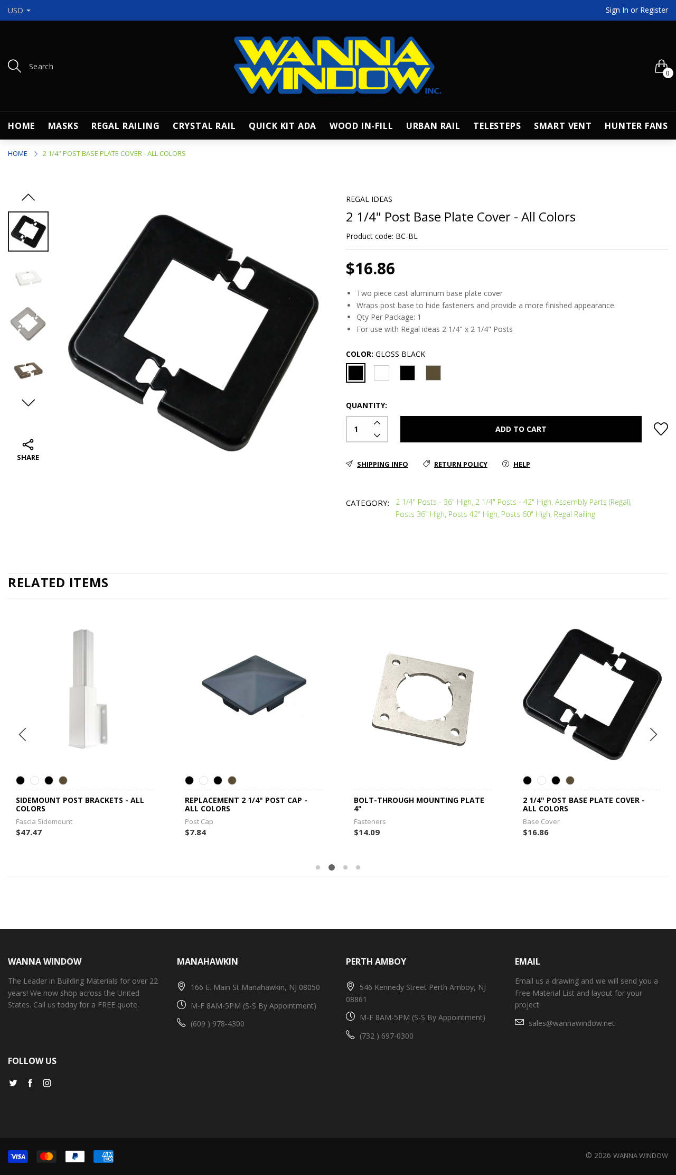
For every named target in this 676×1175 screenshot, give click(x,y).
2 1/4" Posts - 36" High (434, 502)
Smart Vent (563, 126)
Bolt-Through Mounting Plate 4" (419, 805)
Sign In (617, 10)
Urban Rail (433, 126)
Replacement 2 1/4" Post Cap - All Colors (246, 805)
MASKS (63, 126)
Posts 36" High (420, 514)
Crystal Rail (204, 126)
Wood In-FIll (361, 126)
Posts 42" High (472, 514)
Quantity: (366, 405)
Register (654, 10)
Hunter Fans (636, 126)
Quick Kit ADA (282, 126)
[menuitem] (21, 126)
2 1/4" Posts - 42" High (513, 502)
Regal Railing (125, 126)
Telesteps (497, 126)
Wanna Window (640, 1155)
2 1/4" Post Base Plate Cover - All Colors (584, 805)
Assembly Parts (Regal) (592, 502)
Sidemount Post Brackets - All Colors (80, 805)
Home (21, 126)
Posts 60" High (525, 514)
